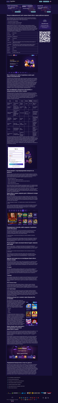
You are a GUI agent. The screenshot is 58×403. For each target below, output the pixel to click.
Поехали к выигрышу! (44, 26)
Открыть (33, 11)
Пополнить (18, 11)
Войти (41, 1)
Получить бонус (47, 11)
